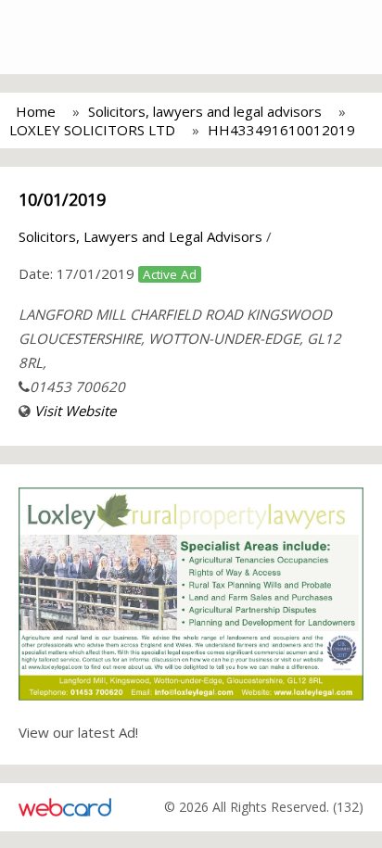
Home (36, 111)
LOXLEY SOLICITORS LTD (92, 129)
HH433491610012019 (281, 129)
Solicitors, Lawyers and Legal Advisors (140, 236)
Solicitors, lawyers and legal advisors (205, 111)
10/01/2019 (62, 199)
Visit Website (75, 410)
